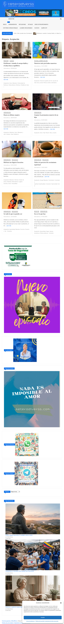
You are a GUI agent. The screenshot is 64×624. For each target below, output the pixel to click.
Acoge (41, 180)
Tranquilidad (14, 183)
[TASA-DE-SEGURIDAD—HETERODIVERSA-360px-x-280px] (18, 256)
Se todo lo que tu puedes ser (13, 214)
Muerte (47, 132)
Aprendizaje (12, 229)
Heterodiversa (7, 68)
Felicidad (9, 181)
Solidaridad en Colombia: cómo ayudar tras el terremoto (19, 571)
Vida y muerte (53, 132)
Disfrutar (16, 179)
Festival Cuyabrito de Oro (41, 60)
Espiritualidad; (42, 184)
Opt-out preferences (30, 621)
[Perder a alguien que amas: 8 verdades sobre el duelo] (32, 519)
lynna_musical (40, 82)
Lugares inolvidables (26, 28)
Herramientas (13, 24)
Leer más (6, 79)
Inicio (4, 24)
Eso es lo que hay (40, 214)
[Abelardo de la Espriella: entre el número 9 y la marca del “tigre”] (53, 33)
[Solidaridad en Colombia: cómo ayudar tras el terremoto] (32, 554)
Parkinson (18, 85)
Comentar (9, 231)
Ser (5, 231)
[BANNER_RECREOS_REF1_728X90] (33, 12)
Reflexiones (22, 24)
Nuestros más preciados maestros (45, 63)
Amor (10, 83)
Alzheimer (11, 132)
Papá (12, 134)
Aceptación (6, 83)
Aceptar (43, 617)
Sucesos (36, 28)
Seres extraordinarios (41, 24)
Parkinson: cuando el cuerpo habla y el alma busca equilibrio (35, 33)
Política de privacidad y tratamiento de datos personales (46, 621)
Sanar (9, 183)
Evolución (48, 184)
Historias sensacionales (10, 28)
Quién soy (44, 28)
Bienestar (11, 19)
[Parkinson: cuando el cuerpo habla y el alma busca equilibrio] (18, 33)
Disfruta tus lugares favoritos (13, 162)
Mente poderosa (44, 233)
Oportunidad (54, 184)
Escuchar (22, 229)
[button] (61, 603)
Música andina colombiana (50, 82)
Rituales (30, 24)
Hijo (44, 132)
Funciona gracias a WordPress (9, 621)
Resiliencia (23, 85)
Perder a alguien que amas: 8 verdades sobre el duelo (19, 535)
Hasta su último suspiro (12, 115)
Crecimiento (51, 180)
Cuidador (8, 134)
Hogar (47, 231)
